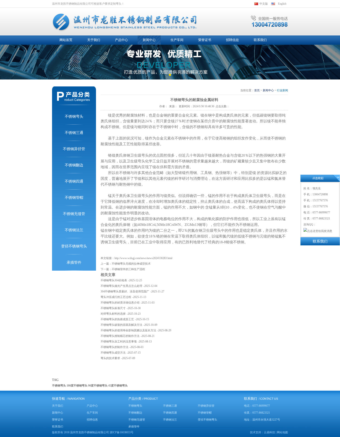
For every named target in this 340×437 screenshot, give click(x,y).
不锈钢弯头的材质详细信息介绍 (120, 302)
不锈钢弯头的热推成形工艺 (117, 319)
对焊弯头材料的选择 (113, 313)
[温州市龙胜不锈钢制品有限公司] (124, 22)
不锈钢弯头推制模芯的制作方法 (120, 336)
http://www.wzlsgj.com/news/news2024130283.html (143, 258)
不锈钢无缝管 (74, 214)
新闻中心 (268, 90)
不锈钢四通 (74, 181)
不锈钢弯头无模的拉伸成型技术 (131, 263)
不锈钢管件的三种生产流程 (128, 269)
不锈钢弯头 (74, 116)
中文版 (264, 3)
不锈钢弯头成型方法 (113, 352)
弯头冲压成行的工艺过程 (116, 297)
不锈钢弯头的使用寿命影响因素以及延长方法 (128, 330)
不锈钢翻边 (74, 165)
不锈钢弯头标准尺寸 (113, 308)
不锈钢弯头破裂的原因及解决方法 (121, 324)
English (282, 3)
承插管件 (74, 262)
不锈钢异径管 (74, 149)
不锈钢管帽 (74, 198)
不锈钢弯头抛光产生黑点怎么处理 (121, 286)
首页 (257, 90)
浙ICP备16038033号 (121, 432)
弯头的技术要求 (110, 358)
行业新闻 (282, 90)
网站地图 (282, 432)
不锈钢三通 (74, 133)
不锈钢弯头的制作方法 (114, 347)
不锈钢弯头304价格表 (114, 280)
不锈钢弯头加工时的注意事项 (119, 341)
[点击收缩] (320, 178)
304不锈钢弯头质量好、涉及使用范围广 (125, 291)
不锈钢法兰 (74, 230)
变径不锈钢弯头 (74, 246)
